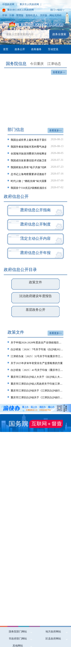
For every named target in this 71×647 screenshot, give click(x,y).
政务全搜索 (59, 34)
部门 (52, 10)
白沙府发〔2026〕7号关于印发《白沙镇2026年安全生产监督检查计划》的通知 (37, 349)
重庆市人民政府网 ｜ (31, 4)
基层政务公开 (35, 309)
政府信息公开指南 (35, 210)
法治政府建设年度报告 (35, 296)
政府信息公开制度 (35, 224)
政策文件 (35, 282)
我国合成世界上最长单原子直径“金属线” (37, 139)
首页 (5, 49)
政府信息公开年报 (35, 253)
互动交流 (53, 49)
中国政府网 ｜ (9, 4)
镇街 (59, 10)
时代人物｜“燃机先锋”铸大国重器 (37, 180)
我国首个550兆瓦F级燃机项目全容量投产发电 (37, 187)
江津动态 (54, 64)
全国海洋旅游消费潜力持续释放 (37, 153)
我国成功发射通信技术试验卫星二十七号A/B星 (37, 160)
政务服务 (36, 49)
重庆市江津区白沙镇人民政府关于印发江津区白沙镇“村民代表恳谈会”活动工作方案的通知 (37, 383)
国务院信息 (16, 63)
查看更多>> (59, 72)
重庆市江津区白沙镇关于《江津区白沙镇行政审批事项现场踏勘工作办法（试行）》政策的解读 (37, 397)
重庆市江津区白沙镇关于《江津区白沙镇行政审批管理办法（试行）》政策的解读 (37, 390)
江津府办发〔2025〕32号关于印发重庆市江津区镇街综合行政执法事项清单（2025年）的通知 (37, 356)
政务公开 (20, 49)
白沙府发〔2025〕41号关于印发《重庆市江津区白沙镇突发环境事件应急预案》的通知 (37, 369)
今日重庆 (37, 64)
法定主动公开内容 (35, 238)
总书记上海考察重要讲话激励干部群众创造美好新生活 (37, 174)
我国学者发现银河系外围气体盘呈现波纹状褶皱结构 (37, 146)
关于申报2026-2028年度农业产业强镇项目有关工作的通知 (37, 342)
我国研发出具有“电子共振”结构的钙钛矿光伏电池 (37, 167)
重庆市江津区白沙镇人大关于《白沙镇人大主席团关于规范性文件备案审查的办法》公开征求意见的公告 (37, 376)
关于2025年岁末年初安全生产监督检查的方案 (37, 363)
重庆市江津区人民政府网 (20, 10)
